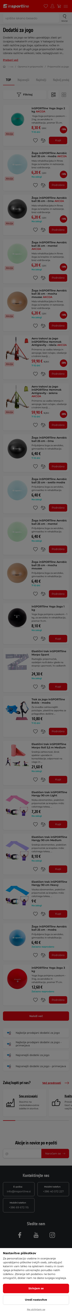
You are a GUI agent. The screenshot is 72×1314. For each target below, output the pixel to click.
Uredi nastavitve (36, 1299)
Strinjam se (36, 1288)
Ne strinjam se (36, 1309)
